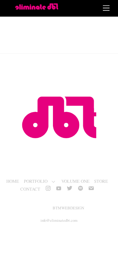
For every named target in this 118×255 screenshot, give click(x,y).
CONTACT (30, 189)
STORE (101, 181)
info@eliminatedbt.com (59, 220)
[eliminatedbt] (37, 7)
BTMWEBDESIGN (68, 208)
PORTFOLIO (36, 181)
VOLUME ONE (75, 181)
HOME (12, 181)
